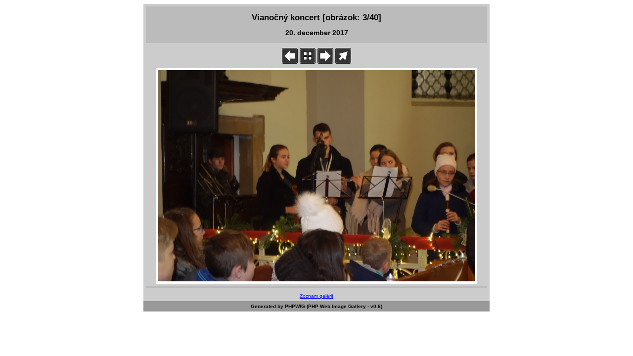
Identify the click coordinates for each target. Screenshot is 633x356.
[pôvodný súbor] (343, 61)
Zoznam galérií (316, 296)
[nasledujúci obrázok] (325, 61)
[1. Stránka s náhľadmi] (308, 61)
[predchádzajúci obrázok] (290, 61)
